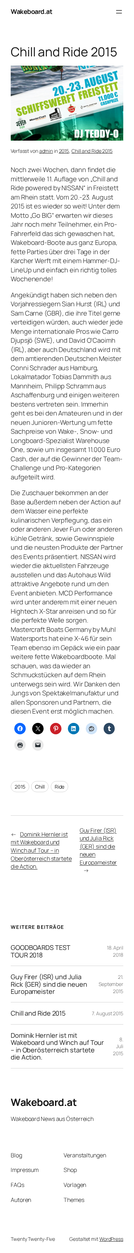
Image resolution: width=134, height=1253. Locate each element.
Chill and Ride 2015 (92, 150)
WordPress (111, 1239)
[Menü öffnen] (119, 11)
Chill (40, 786)
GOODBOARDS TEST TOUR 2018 (40, 951)
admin (46, 150)
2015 (64, 150)
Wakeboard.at (31, 11)
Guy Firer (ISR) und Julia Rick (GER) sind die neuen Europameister (98, 846)
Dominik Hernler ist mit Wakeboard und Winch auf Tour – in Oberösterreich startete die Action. (41, 850)
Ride (60, 786)
